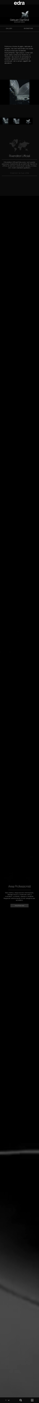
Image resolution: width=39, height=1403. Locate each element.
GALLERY (9, 28)
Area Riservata (19, 905)
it (6, 1400)
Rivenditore (28, 28)
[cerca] (21, 1400)
